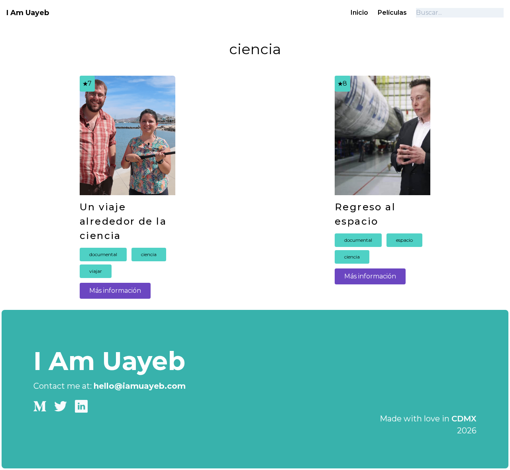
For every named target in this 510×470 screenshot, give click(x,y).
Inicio (359, 12)
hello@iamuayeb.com (140, 386)
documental (103, 254)
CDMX (464, 418)
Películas (392, 12)
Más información (115, 290)
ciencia (149, 254)
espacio (404, 240)
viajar (95, 271)
